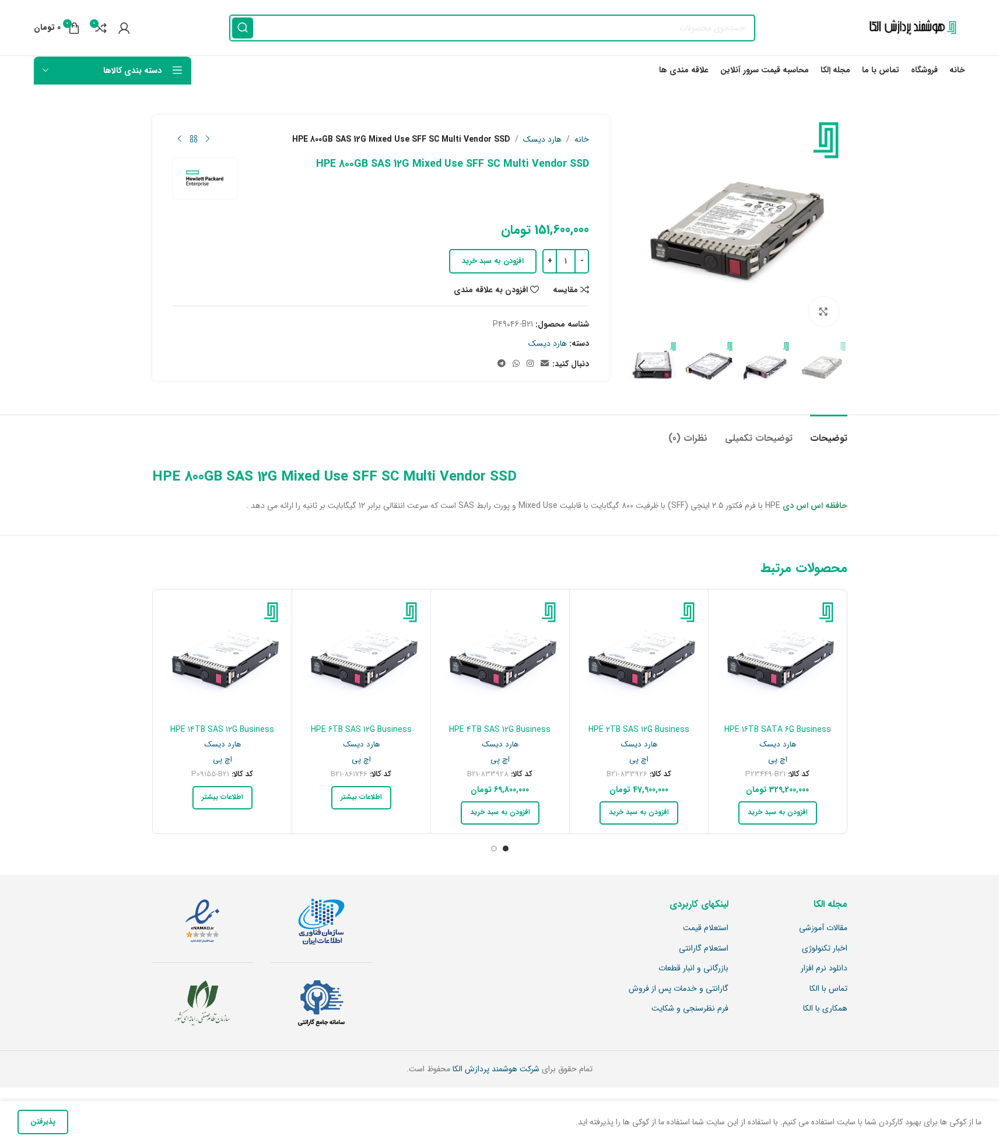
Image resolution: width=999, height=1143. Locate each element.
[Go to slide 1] (506, 848)
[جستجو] (242, 27)
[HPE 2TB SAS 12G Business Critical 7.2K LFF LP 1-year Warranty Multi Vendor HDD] (639, 658)
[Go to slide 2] (494, 848)
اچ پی (777, 759)
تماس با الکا (828, 989)
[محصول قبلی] (208, 139)
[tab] (828, 432)
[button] (832, 366)
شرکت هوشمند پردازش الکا (494, 1069)
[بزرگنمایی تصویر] (823, 311)
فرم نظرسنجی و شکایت (689, 1009)
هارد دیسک (542, 139)
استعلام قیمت (705, 928)
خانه (581, 139)
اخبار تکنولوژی (824, 949)
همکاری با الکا (825, 1009)
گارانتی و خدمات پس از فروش (678, 989)
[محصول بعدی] (180, 139)
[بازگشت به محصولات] (194, 139)
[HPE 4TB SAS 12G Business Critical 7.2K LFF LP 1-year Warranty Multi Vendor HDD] (500, 658)
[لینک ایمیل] (544, 364)
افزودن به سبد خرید (493, 261)
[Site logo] (909, 27)
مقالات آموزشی (823, 928)
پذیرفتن (42, 1122)
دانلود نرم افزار (824, 968)
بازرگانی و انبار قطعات (693, 968)
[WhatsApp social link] (516, 364)
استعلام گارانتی (703, 949)
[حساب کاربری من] (124, 28)
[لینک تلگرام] (501, 364)
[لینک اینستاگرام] (530, 364)
